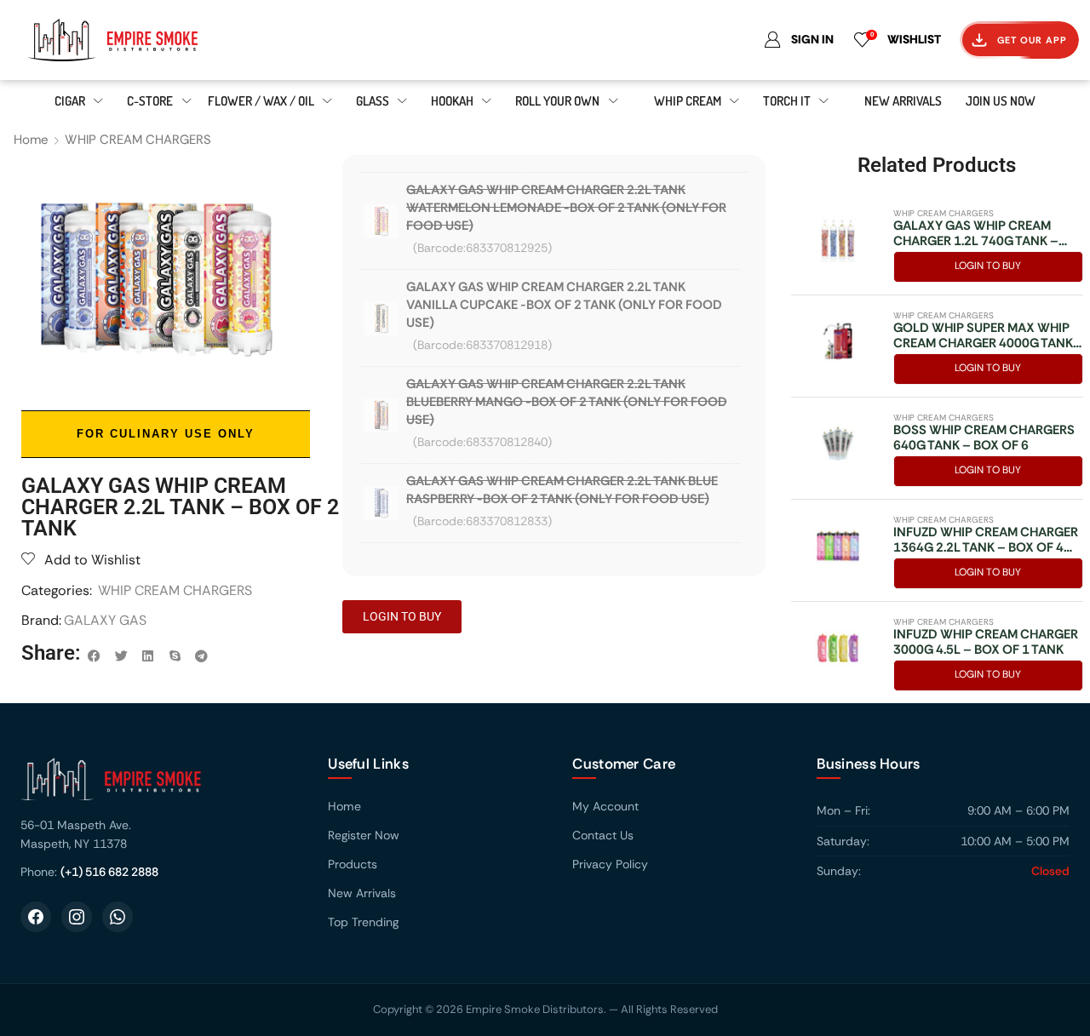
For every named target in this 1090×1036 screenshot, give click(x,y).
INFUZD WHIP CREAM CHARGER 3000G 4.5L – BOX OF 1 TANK (985, 642)
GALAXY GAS (105, 620)
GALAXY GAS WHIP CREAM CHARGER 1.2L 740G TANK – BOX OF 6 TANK (975, 233)
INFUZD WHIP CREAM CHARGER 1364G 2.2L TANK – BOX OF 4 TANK (985, 539)
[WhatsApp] (117, 916)
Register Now (363, 835)
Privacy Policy (610, 864)
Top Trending (363, 922)
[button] (94, 656)
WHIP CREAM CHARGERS (138, 139)
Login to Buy (988, 265)
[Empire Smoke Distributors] (157, 785)
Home (31, 139)
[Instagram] (76, 916)
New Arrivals (362, 893)
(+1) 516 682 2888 (109, 871)
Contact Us (603, 835)
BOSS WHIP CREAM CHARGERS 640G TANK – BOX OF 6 (984, 437)
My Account (605, 806)
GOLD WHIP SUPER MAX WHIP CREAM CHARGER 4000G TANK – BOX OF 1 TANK (983, 335)
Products (352, 864)
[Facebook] (35, 916)
